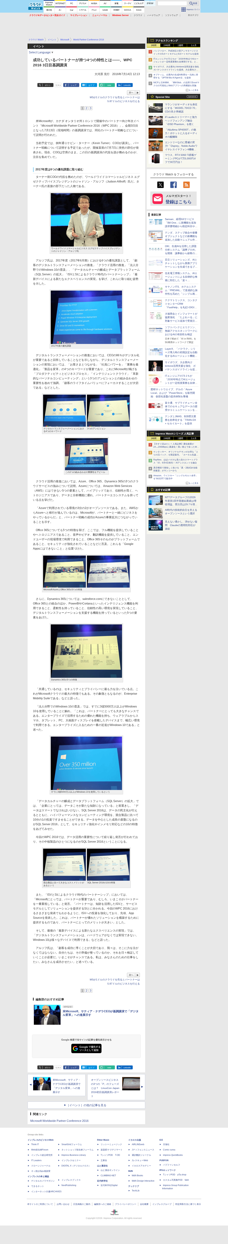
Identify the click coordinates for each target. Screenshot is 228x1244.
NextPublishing (68, 1185)
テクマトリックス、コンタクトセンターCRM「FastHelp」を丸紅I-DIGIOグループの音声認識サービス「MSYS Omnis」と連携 (181, 307)
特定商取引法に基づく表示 (188, 1204)
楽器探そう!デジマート (112, 1149)
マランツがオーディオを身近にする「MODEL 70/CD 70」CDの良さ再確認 (181, 108)
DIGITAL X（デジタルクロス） (76, 1166)
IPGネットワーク (167, 1170)
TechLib (135, 1190)
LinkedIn (127, 85)
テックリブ (133, 1186)
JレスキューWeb (140, 1160)
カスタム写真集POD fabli (176, 1180)
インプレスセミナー (71, 1160)
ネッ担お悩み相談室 (40, 1171)
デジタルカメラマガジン (43, 1181)
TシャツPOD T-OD (110, 1155)
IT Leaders (36, 1160)
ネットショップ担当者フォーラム (77, 1149)
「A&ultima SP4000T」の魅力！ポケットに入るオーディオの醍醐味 (181, 133)
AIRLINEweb (138, 1144)
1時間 (153, 45)
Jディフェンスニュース (143, 1149)
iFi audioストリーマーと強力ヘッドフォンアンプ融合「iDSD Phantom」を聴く (181, 121)
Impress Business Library (73, 1155)
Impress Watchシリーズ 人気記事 (175, 433)
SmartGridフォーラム (71, 1144)
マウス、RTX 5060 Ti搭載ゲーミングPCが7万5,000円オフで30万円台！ (180, 158)
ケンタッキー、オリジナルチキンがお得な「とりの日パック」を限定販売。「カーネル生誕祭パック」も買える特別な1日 (175, 454)
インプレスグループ (162, 1204)
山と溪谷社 (102, 1166)
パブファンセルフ (171, 1165)
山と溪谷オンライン (110, 1170)
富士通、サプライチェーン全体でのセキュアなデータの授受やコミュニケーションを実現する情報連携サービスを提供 (181, 409)
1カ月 (193, 45)
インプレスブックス (71, 1180)
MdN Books (137, 1175)
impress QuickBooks (173, 1155)
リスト (58, 85)
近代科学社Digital (109, 1185)
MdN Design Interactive (143, 1181)
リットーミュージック (111, 1144)
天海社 (166, 1144)
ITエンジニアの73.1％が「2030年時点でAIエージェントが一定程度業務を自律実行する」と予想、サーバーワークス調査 (175, 62)
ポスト (48, 85)
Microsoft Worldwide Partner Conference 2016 (59, 1120)
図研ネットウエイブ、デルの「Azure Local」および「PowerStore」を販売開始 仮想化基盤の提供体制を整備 (173, 393)
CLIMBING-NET (108, 1175)
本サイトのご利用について (40, 1204)
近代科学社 (102, 1181)
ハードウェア (153, 15)
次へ (131, 92)
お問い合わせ (63, 1204)
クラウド (138, 15)
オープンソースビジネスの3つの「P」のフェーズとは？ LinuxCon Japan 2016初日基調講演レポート (105, 1087)
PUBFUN (164, 1160)
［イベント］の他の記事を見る (86, 1105)
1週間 (180, 45)
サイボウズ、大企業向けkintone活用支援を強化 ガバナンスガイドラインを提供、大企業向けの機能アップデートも (177, 69)
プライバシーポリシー (125, 1204)
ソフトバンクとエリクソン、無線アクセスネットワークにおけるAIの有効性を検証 (181, 331)
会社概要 (144, 1204)
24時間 (167, 45)
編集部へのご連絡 (102, 1204)
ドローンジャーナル (40, 1166)
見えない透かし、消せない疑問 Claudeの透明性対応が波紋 (181, 525)
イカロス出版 (134, 1140)
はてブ (91, 85)
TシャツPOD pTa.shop (174, 1174)
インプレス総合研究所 (42, 1155)
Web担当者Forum (39, 1149)
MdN (130, 1171)
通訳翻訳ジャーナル (141, 1155)
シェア (74, 85)
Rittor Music (103, 1140)
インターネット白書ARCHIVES (46, 1191)
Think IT (35, 1144)
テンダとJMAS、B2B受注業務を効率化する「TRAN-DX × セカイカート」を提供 (180, 420)
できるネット (37, 1186)
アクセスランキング (167, 40)
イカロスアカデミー (141, 1166)
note (109, 85)
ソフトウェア (171, 15)
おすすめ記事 (163, 489)
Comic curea (169, 1149)
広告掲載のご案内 (81, 1204)
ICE (161, 1140)
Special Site (163, 97)
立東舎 (104, 1160)
